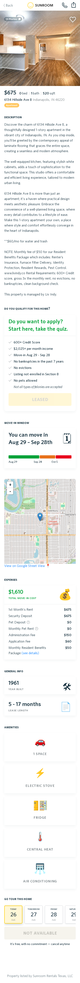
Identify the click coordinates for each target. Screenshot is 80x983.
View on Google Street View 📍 (27, 566)
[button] (40, 517)
